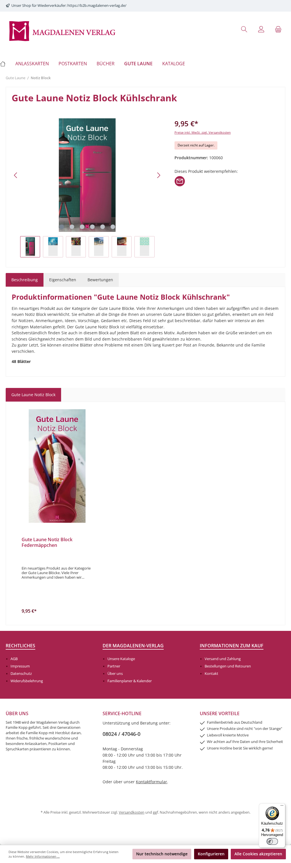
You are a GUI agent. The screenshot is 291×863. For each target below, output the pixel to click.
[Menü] (281, 806)
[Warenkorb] (278, 29)
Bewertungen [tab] (100, 279)
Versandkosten (131, 812)
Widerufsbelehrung (27, 681)
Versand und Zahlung (223, 658)
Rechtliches (20, 645)
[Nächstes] (158, 175)
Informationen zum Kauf (231, 645)
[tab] (24, 280)
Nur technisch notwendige (162, 853)
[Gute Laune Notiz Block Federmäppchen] (57, 466)
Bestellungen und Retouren (228, 666)
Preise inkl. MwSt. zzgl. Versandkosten (202, 132)
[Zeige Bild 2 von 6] (72, 226)
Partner (113, 666)
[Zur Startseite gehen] (62, 30)
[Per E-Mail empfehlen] (179, 181)
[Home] (5, 63)
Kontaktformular (151, 781)
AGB (14, 658)
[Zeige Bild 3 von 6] (82, 226)
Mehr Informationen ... (43, 856)
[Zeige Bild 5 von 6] (102, 226)
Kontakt (211, 673)
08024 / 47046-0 (121, 733)
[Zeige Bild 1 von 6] (61, 226)
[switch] (272, 841)
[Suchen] (244, 29)
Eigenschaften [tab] (62, 279)
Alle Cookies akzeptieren (258, 853)
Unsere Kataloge (121, 658)
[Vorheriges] (16, 175)
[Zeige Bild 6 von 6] (113, 226)
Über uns (115, 673)
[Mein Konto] (261, 29)
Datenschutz (21, 673)
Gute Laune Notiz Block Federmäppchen (47, 542)
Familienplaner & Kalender (129, 681)
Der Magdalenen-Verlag (133, 645)
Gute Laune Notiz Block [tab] (33, 394)
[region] (87, 187)
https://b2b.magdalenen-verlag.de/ (96, 5)
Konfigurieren (211, 853)
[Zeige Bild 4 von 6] (92, 226)
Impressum (20, 666)
